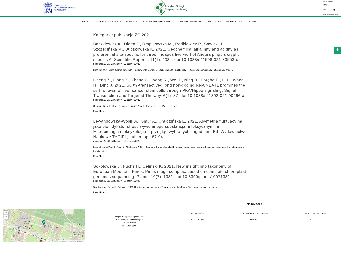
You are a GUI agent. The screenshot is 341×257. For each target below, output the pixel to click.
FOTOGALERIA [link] (197, 219)
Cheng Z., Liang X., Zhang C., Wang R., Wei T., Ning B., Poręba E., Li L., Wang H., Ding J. (135, 106)
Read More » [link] (99, 111)
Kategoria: (122, 35)
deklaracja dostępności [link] (330, 14)
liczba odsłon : (328, 2)
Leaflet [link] (61, 241)
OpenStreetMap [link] (71, 241)
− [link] (6, 216)
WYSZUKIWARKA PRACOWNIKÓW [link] (254, 213)
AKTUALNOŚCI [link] (197, 213)
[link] (337, 50)
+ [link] (6, 212)
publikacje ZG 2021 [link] (102, 64)
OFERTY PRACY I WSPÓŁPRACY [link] (311, 213)
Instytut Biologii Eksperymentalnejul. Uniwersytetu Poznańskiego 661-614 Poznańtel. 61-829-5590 (129, 221)
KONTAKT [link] (254, 219)
